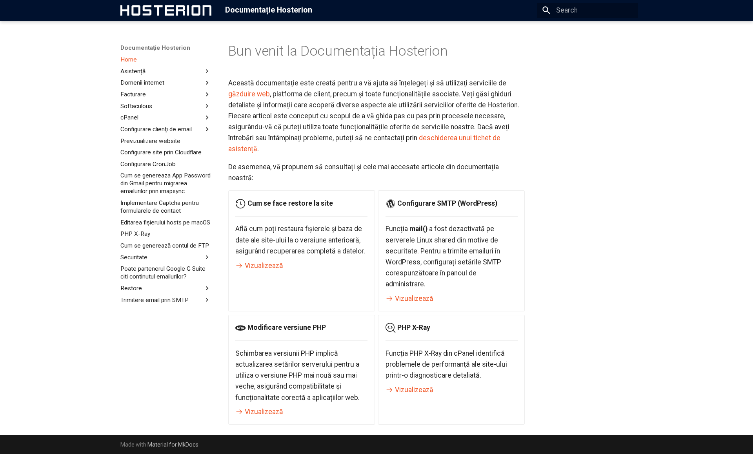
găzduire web (249, 94)
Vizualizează (263, 266)
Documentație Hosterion (155, 47)
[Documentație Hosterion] (166, 10)
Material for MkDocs (172, 444)
